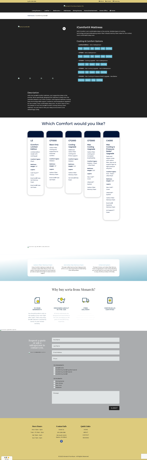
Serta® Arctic (60, 368)
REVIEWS (86, 438)
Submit (114, 408)
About (102, 1)
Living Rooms (36, 10)
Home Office (103, 10)
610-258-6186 (61, 432)
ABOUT (85, 432)
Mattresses (67, 10)
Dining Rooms (77, 10)
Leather (46, 10)
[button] (64, 28)
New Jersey (59, 383)
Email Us (61, 429)
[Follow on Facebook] (61, 441)
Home (113, 10)
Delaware (59, 387)
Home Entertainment (90, 10)
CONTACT (86, 435)
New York (59, 385)
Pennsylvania (60, 381)
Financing (116, 1)
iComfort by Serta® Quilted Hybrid (66, 370)
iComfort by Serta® (61, 374)
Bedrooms (56, 10)
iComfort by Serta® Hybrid (64, 372)
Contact (109, 1)
